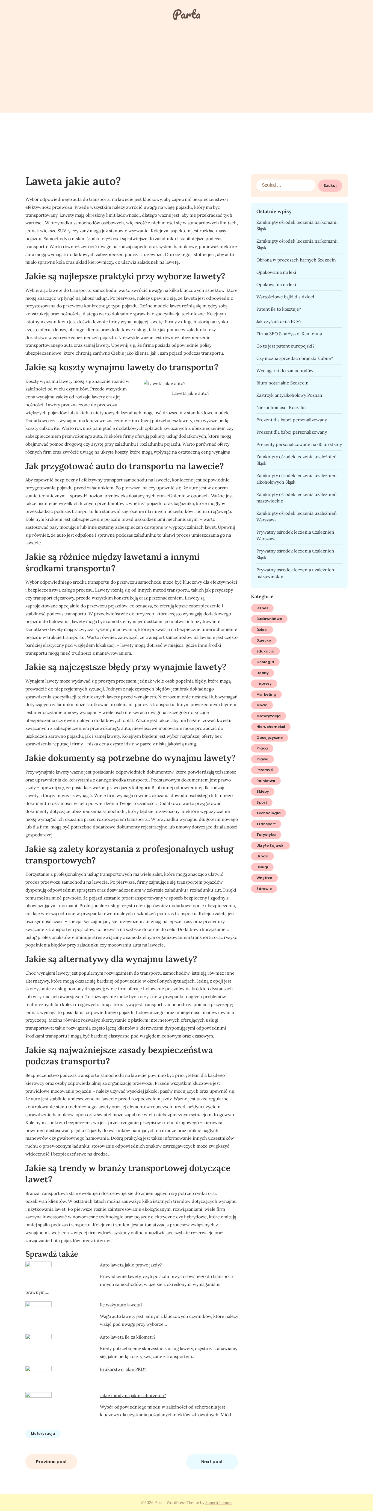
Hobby (262, 672)
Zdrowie (264, 888)
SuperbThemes (218, 1502)
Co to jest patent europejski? (285, 346)
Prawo (262, 759)
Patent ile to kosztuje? (278, 309)
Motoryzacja (43, 1433)
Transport (266, 824)
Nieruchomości (270, 726)
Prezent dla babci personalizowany (291, 419)
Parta (186, 14)
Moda (262, 705)
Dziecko (263, 640)
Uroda (262, 856)
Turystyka (266, 834)
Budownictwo (269, 618)
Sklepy (262, 791)
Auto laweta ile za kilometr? (128, 1337)
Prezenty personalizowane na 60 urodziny (299, 444)
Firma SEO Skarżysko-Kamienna (289, 333)
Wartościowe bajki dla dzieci (285, 296)
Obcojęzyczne (269, 737)
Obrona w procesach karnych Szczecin (296, 260)
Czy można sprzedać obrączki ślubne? (294, 358)
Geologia (265, 662)
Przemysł (264, 769)
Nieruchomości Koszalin (281, 407)
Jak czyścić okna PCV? (278, 321)
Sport (261, 802)
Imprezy (264, 683)
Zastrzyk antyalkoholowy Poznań (289, 395)
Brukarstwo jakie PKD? (123, 1369)
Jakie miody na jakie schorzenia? (133, 1395)
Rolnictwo (265, 780)
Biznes (262, 608)
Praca (262, 748)
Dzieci (262, 629)
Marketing (266, 694)
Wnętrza (264, 877)
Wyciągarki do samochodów (284, 370)
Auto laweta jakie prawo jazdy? (131, 1265)
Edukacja (265, 651)
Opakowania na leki (276, 272)
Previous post (51, 1462)
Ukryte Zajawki (270, 845)
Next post (212, 1462)
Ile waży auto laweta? (121, 1304)
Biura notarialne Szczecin (282, 383)
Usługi (262, 867)
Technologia (268, 813)
